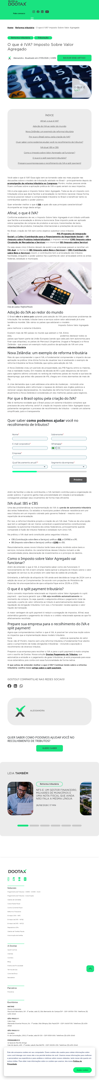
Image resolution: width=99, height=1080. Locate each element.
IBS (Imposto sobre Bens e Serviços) (47, 250)
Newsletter (11, 977)
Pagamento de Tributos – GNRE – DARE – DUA (23, 892)
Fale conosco (19, 13)
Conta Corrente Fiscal (14, 908)
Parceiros (10, 992)
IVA (39, 204)
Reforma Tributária (14, 911)
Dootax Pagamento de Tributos (62, 654)
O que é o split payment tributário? (50, 158)
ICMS (55, 542)
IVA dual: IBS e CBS (49, 147)
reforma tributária (16, 347)
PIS (59, 539)
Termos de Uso (12, 969)
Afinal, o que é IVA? (49, 121)
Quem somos (12, 950)
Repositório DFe (12, 927)
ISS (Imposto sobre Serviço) (74, 242)
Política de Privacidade (15, 966)
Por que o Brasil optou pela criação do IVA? (49, 137)
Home (10, 28)
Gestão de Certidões (14, 900)
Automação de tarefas (15, 935)
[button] (22, 825)
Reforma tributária (24, 28)
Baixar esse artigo (74, 58)
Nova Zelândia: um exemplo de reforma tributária (50, 131)
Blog (9, 962)
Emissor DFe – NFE (14, 915)
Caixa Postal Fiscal (13, 904)
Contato (10, 958)
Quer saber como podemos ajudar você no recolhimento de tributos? (49, 142)
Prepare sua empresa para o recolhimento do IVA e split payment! (49, 163)
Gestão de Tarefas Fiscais (15, 931)
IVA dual (11, 250)
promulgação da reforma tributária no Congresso (32, 183)
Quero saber (49, 748)
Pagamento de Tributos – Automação (20, 896)
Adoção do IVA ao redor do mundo (49, 126)
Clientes (10, 954)
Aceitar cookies (82, 1070)
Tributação (43, 38)
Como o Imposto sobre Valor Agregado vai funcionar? (49, 153)
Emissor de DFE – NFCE (15, 923)
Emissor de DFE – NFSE (15, 919)
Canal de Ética (12, 973)
